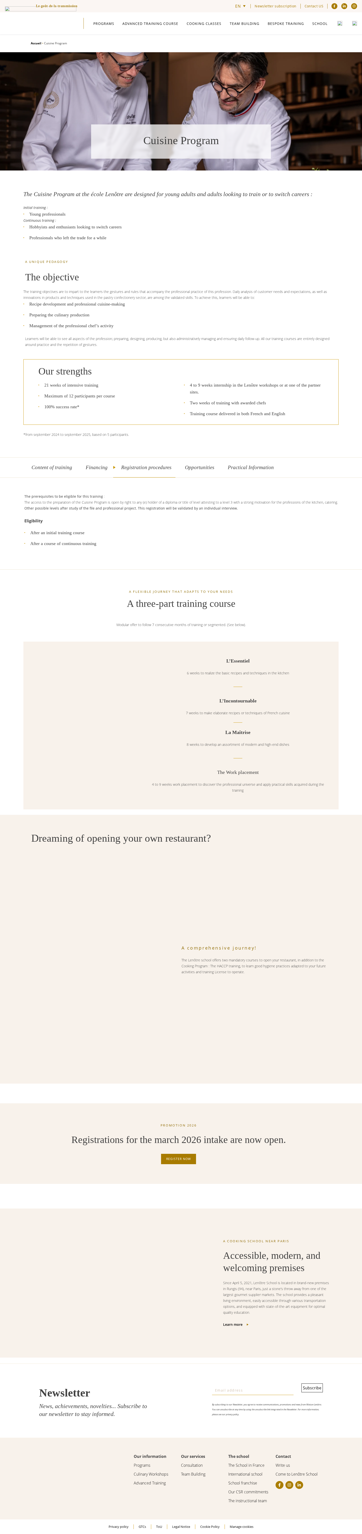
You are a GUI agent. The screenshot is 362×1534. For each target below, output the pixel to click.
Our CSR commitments (248, 1492)
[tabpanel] (181, 524)
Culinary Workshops (151, 1474)
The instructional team (247, 1500)
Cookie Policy (210, 1526)
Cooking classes (204, 23)
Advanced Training (150, 1483)
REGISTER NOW (178, 1159)
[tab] (49, 468)
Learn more (233, 1324)
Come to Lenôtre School (297, 1474)
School (320, 23)
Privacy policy (119, 1526)
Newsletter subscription (275, 6)
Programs (103, 23)
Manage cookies (241, 1526)
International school (245, 1474)
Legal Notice (181, 1526)
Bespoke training (286, 23)
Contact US (314, 6)
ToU (159, 1526)
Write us (283, 1465)
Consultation (192, 1465)
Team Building (244, 23)
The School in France (246, 1465)
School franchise (242, 1483)
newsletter (61, 1414)
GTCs (142, 1526)
